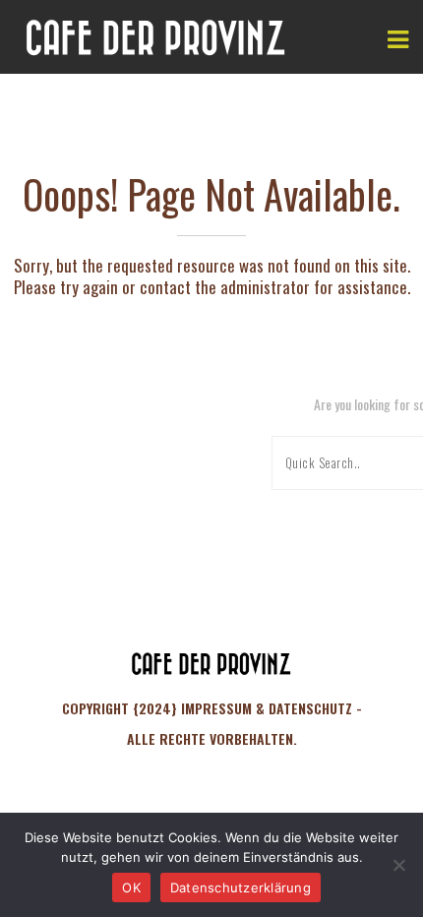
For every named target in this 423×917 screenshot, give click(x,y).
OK (131, 887)
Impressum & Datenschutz (266, 708)
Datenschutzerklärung (240, 887)
